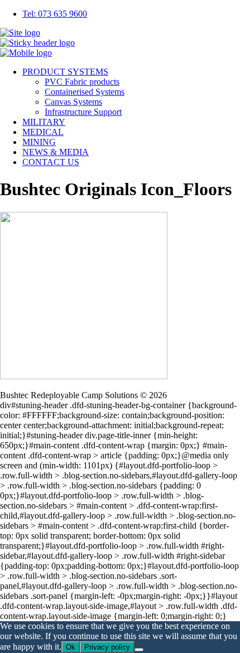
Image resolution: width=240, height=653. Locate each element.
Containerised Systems (84, 91)
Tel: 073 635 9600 (54, 13)
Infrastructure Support (83, 112)
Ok (70, 647)
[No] (139, 649)
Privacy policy (107, 647)
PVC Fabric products (82, 81)
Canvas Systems (73, 102)
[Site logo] (20, 32)
